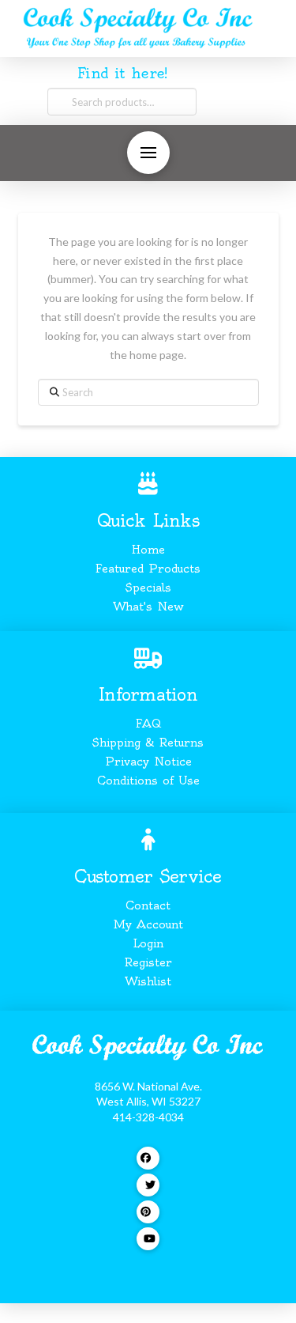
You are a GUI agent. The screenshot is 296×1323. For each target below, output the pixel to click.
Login (148, 943)
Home (148, 549)
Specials (148, 587)
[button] (148, 152)
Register (148, 962)
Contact (148, 905)
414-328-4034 (148, 1117)
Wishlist (148, 981)
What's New (148, 606)
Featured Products (148, 568)
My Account (148, 924)
